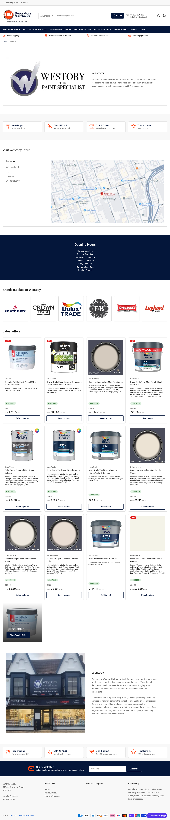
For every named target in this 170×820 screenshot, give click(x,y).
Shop (142, 29)
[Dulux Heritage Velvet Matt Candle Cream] (147, 445)
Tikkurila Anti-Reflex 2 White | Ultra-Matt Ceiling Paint (20, 383)
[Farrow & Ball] (99, 308)
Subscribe (134, 769)
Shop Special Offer (18, 635)
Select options (22, 418)
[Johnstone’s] (127, 308)
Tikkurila (8, 379)
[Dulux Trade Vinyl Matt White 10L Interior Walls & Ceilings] (105, 445)
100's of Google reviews (146, 754)
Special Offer (15, 629)
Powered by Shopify (26, 816)
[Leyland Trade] (154, 308)
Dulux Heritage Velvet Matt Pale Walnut (105, 382)
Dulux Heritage (93, 379)
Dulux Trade (134, 379)
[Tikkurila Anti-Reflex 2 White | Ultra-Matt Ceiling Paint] (22, 357)
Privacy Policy (50, 793)
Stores (47, 789)
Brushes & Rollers (82, 29)
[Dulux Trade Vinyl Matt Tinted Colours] (64, 445)
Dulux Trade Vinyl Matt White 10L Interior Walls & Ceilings (103, 471)
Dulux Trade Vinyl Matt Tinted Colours (63, 470)
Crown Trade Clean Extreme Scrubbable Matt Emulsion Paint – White (64, 383)
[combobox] (89, 16)
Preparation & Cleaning (60, 29)
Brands (134, 29)
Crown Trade (51, 379)
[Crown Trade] (43, 308)
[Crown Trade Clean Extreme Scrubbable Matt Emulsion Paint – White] (64, 357)
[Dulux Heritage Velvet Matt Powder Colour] (64, 533)
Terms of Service (52, 796)
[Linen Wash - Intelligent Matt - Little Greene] (147, 533)
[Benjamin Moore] (15, 308)
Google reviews (143, 128)
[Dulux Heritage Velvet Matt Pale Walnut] (105, 357)
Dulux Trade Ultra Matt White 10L (103, 559)
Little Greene (135, 555)
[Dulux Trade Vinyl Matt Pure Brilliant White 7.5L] (147, 357)
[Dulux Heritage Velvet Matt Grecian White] (22, 533)
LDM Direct (13, 816)
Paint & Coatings (10, 29)
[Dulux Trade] (71, 308)
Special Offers (120, 29)
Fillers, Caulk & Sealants (34, 29)
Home (5, 42)
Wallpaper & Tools (102, 29)
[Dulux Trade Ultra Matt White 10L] (105, 533)
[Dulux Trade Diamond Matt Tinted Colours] (22, 445)
